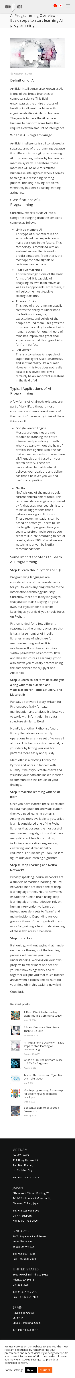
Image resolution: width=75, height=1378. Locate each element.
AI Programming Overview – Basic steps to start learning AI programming (44, 1046)
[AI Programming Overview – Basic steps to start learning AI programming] (37, 53)
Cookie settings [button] (14, 1369)
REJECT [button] (31, 1369)
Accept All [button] (45, 1369)
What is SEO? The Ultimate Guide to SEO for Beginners (43, 1061)
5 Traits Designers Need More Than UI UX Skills (41, 1029)
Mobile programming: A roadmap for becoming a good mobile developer (43, 1094)
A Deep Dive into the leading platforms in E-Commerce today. (43, 1013)
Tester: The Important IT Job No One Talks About (43, 1076)
